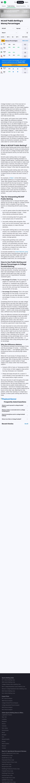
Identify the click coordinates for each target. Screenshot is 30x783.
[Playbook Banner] (8, 399)
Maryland (4, 721)
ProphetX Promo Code (7, 771)
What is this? (25, 40)
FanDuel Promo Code (7, 775)
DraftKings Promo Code (8, 773)
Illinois (3, 732)
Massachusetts (5, 739)
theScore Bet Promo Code (8, 777)
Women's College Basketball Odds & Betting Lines (14, 688)
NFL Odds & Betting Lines (8, 680)
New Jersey (5, 728)
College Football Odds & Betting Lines (11, 684)
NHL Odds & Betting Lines (8, 693)
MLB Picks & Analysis (7, 707)
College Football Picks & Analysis (10, 702)
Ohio (3, 737)
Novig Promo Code (6, 766)
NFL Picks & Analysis (7, 698)
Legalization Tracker (7, 714)
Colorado (4, 725)
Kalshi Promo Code (6, 764)
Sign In (26, 2)
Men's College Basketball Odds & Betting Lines (13, 686)
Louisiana (4, 719)
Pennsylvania (5, 730)
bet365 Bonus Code (7, 757)
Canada (4, 748)
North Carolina (5, 743)
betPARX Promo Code (7, 779)
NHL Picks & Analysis (7, 709)
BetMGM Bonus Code (7, 755)
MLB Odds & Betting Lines (8, 691)
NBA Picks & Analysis (7, 700)
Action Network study (21, 251)
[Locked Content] (13, 69)
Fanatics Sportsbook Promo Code (10, 753)
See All (26, 423)
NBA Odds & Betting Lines (8, 682)
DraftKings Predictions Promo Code (11, 768)
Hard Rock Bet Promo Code (9, 782)
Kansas (3, 741)
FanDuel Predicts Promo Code (9, 762)
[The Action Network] (5, 2)
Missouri (4, 745)
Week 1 (12, 178)
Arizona (4, 723)
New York (4, 717)
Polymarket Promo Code (8, 760)
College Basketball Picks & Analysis (10, 705)
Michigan (4, 734)
